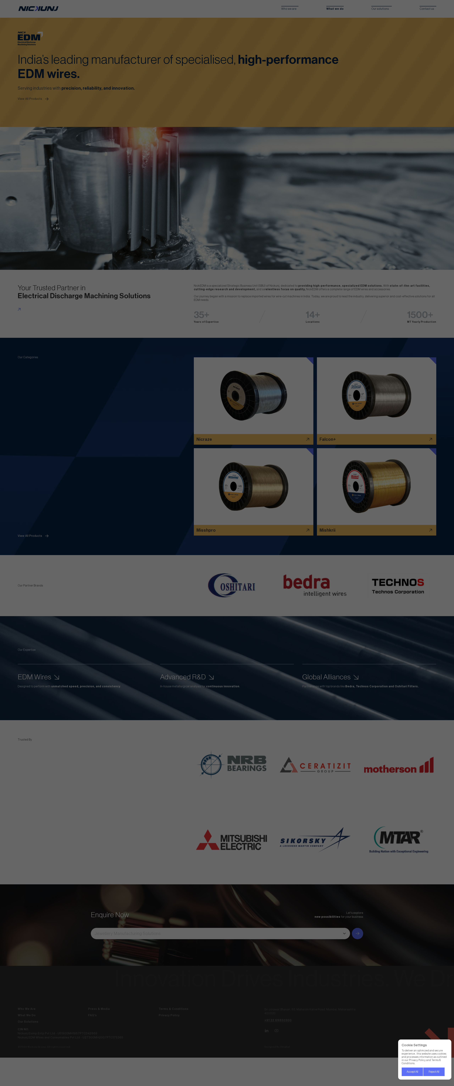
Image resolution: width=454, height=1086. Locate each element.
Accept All (412, 1071)
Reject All (434, 1071)
